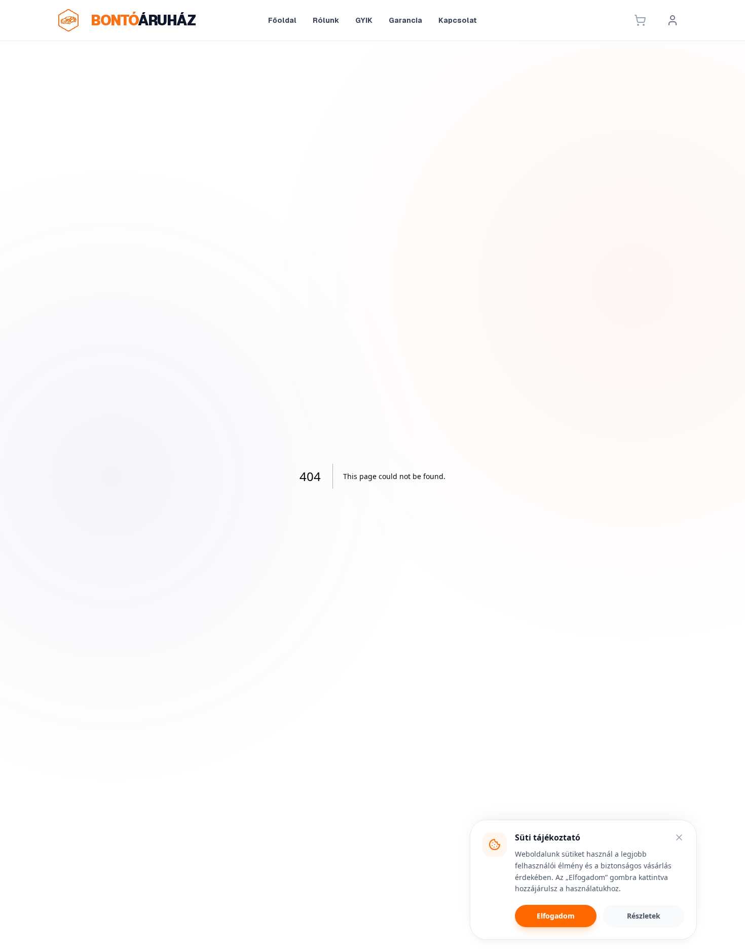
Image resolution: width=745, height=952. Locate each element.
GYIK (363, 20)
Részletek (643, 916)
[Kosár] (640, 20)
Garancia (405, 20)
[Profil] (672, 20)
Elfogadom (556, 916)
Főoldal (282, 20)
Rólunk (326, 20)
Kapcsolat (457, 20)
